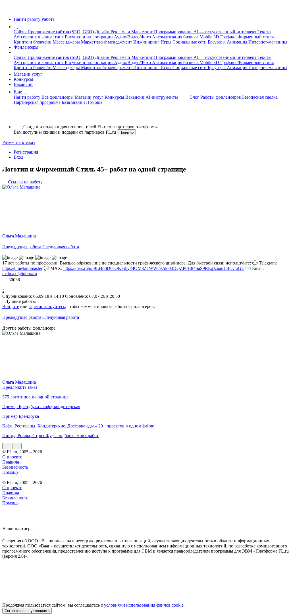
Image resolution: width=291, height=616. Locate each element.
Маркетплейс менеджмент (107, 42)
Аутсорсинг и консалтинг (39, 36)
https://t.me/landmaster (22, 268)
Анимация (237, 42)
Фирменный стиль (256, 36)
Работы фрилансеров (220, 97)
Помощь (94, 102)
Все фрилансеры (57, 97)
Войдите (10, 306)
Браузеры (217, 42)
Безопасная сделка (260, 97)
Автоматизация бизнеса (175, 36)
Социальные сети (190, 42)
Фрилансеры (26, 47)
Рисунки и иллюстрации (89, 36)
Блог (194, 97)
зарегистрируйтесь (47, 306)
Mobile (206, 36)
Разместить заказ (18, 142)
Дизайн (103, 31)
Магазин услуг (28, 74)
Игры (166, 42)
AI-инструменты (162, 97)
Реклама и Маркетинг (132, 31)
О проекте (12, 456)
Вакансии (23, 84)
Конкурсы (23, 79)
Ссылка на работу (25, 181)
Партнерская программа (37, 102)
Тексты (264, 31)
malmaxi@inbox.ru (19, 273)
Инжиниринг (147, 42)
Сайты (21, 31)
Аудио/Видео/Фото (133, 36)
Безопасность (15, 467)
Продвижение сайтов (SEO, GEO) (61, 31)
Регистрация (26, 152)
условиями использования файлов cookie (144, 605)
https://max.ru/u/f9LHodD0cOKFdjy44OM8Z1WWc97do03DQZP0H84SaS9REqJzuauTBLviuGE (153, 268)
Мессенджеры (67, 42)
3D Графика (225, 36)
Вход (18, 157)
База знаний (73, 102)
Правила (10, 462)
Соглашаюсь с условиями (27, 611)
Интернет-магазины (267, 42)
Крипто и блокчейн (33, 42)
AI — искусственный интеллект (225, 31)
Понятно (126, 132)
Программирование (174, 31)
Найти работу (27, 97)
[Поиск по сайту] (18, 117)
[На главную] (7, 9)
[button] (19, 26)
